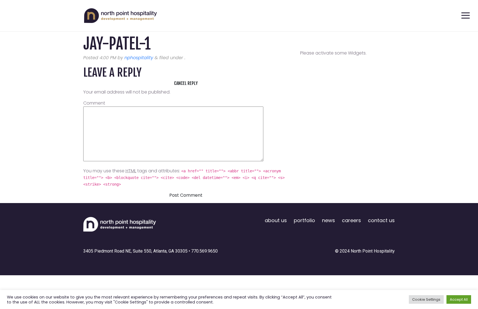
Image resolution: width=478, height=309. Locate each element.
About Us (276, 220)
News (328, 220)
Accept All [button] (459, 299)
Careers (351, 220)
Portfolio (304, 220)
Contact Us (381, 220)
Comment (94, 103)
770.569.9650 (204, 251)
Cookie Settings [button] (426, 299)
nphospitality (138, 57)
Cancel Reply (186, 83)
